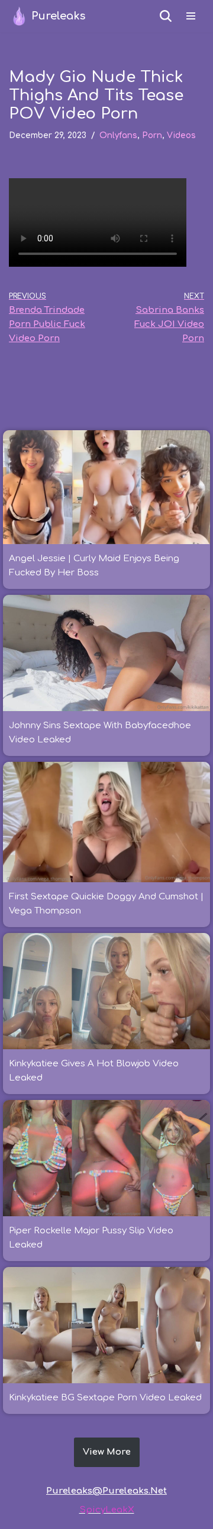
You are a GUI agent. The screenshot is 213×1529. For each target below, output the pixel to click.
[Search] (166, 16)
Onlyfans (118, 135)
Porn (152, 135)
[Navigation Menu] (191, 15)
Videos (181, 135)
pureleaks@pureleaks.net (106, 1491)
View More (107, 1452)
